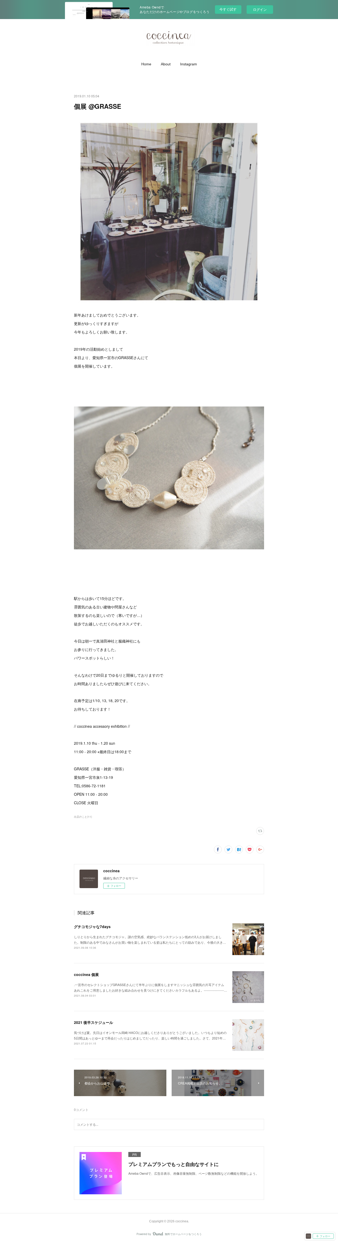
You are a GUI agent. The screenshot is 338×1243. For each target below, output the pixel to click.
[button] (146, 64)
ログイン (260, 9)
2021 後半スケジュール (93, 1022)
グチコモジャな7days (92, 926)
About (166, 64)
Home (146, 64)
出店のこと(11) (83, 817)
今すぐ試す (228, 9)
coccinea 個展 (86, 974)
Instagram (188, 64)
